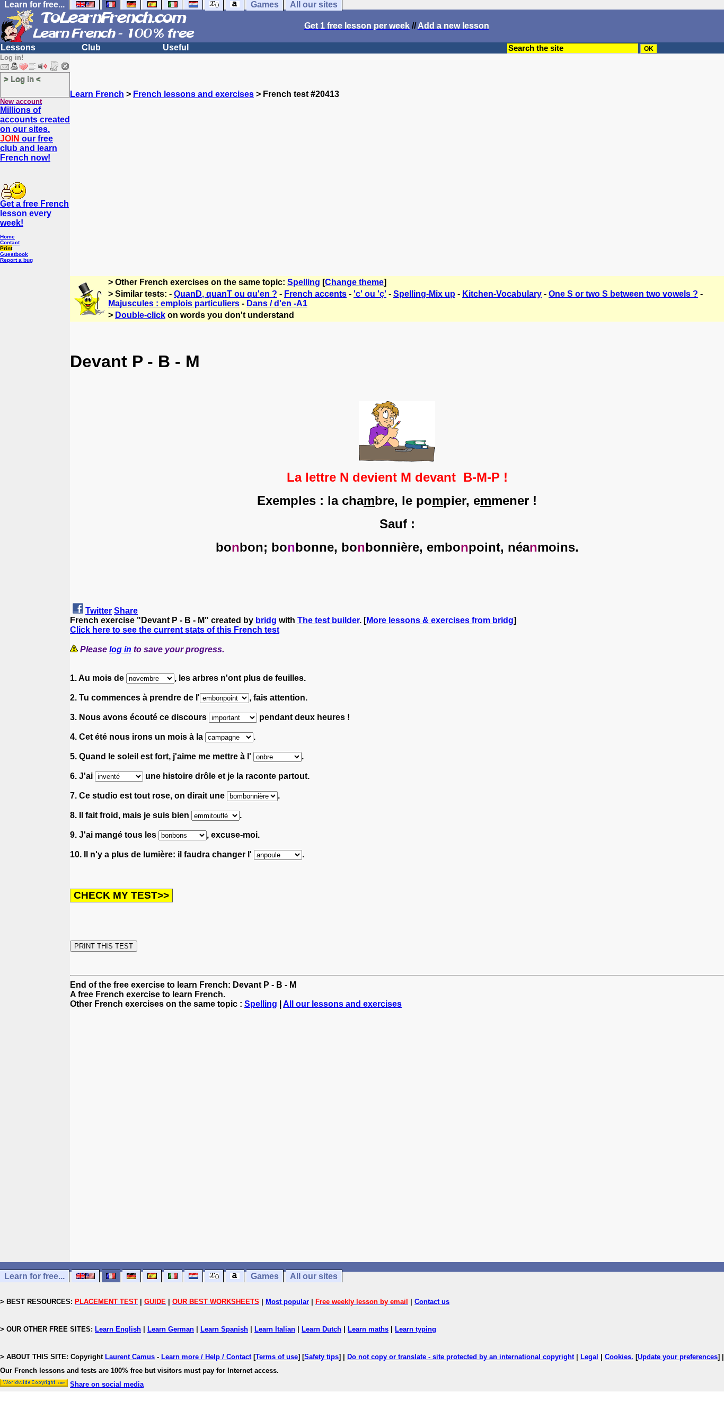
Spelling (303, 282)
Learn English (118, 1329)
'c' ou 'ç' (370, 293)
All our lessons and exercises (342, 1003)
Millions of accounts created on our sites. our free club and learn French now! (35, 133)
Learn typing (415, 1329)
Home (7, 237)
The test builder (328, 620)
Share (126, 610)
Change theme (354, 282)
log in (120, 649)
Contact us (431, 1302)
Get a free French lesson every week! (34, 213)
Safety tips (321, 1357)
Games (265, 1276)
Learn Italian (274, 1329)
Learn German (170, 1329)
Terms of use (276, 1357)
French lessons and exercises (193, 94)
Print (6, 248)
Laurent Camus (130, 1357)
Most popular (287, 1302)
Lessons (18, 47)
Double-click (140, 315)
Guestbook (14, 254)
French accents (315, 293)
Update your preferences (678, 1357)
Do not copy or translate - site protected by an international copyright (460, 1357)
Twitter (98, 610)
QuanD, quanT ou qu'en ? (225, 293)
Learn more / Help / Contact (206, 1357)
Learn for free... (34, 1276)
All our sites (314, 1276)
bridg (266, 620)
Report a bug (16, 260)
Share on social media (107, 1384)
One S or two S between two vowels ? (623, 293)
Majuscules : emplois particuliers (174, 303)
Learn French (97, 94)
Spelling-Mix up (424, 293)
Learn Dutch (321, 1329)
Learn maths (368, 1329)
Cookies (618, 1357)
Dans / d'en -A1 (276, 303)
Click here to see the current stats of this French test (174, 629)
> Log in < (22, 78)
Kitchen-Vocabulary (502, 293)
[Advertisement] (397, 173)
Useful (176, 47)
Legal (589, 1357)
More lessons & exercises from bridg (440, 620)
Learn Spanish (224, 1329)
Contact (10, 242)
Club (91, 47)
